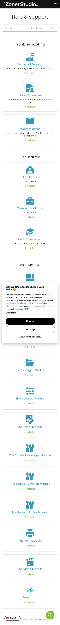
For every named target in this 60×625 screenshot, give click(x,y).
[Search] (52, 28)
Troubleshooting (30, 44)
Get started (30, 157)
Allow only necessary (30, 336)
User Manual (30, 264)
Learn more (11, 313)
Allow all (30, 321)
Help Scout (42, 619)
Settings (30, 329)
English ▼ (14, 618)
